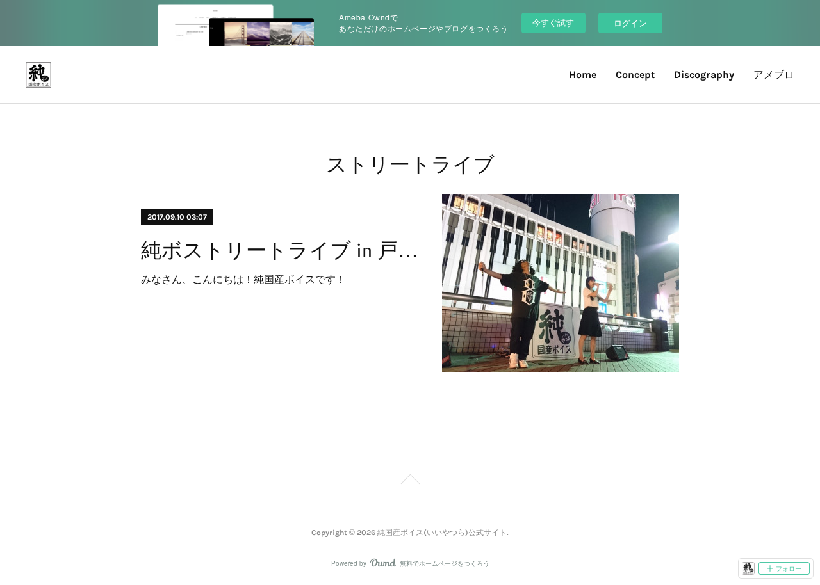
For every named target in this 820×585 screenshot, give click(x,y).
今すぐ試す (553, 22)
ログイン (630, 23)
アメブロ (773, 74)
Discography (704, 74)
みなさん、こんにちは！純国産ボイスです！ (243, 278)
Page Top (410, 481)
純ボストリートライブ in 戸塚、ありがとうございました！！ (280, 250)
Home (582, 74)
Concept (635, 74)
